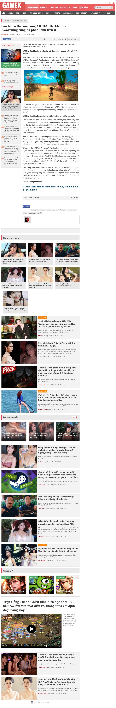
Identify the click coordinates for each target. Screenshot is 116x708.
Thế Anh (41, 537)
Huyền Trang (42, 409)
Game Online (51, 385)
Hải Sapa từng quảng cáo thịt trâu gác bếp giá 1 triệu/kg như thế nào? (67, 260)
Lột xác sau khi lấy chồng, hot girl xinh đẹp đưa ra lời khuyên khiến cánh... (13, 261)
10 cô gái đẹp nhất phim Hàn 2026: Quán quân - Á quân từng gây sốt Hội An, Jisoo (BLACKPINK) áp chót (56, 324)
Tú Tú (40, 357)
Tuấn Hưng (42, 385)
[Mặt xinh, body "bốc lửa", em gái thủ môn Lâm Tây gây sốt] (40, 250)
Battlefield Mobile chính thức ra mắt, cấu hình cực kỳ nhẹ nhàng (10, 65)
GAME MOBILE (33, 7)
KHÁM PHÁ (54, 7)
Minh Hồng (42, 560)
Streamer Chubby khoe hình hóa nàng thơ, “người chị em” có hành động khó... (40, 285)
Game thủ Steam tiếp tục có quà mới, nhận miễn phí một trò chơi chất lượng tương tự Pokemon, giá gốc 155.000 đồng (58, 474)
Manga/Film (48, 335)
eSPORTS (43, 7)
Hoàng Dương (42, 694)
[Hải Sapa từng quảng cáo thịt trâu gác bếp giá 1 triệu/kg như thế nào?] (67, 250)
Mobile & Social (20, 20)
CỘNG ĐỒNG (83, 7)
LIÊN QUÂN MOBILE (36, 13)
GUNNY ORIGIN (13, 13)
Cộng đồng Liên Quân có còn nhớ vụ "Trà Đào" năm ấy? (66, 284)
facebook (105, 3)
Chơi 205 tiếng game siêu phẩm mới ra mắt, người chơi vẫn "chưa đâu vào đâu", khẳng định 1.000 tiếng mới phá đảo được (11, 118)
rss (114, 3)
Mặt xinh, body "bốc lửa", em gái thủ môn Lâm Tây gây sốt (40, 260)
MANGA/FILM (65, 7)
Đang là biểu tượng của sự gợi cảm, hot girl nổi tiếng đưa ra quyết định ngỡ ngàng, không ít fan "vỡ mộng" (57, 450)
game (25, 213)
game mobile (71, 210)
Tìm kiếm (111, 7)
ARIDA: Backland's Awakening (41, 210)
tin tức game (61, 210)
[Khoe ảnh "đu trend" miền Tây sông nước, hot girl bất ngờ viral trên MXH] (13, 275)
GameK (6, 20)
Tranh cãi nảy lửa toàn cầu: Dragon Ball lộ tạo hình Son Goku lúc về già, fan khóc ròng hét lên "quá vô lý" (11, 161)
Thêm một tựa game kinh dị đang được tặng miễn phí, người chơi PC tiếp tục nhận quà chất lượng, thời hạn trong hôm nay (57, 371)
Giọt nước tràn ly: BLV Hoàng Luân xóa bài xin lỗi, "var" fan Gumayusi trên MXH (10, 139)
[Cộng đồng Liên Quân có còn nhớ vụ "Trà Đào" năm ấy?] (67, 275)
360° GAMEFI (108, 13)
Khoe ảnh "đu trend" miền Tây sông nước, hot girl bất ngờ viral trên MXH (12, 285)
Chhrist (40, 335)
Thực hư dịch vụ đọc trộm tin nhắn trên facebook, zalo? (11, 73)
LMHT (24, 13)
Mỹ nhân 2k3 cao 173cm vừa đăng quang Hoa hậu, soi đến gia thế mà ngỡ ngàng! (58, 549)
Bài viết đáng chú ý (35, 213)
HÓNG (74, 7)
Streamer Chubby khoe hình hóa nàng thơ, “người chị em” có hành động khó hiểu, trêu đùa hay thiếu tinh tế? (56, 682)
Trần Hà (41, 508)
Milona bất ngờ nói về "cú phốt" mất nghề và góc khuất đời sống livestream (15, 310)
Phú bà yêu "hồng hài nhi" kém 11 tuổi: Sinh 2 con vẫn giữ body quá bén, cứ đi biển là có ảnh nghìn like (57, 397)
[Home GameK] (3, 13)
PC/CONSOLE (95, 13)
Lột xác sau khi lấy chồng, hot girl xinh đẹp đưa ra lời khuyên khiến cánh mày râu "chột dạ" (10, 107)
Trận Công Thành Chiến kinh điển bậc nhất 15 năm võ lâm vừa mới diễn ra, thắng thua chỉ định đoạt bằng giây (39, 606)
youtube (109, 3)
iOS (54, 210)
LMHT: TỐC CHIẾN (53, 13)
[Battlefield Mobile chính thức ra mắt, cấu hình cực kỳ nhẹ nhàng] (11, 55)
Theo (51, 198)
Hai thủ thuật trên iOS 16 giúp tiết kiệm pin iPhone (11, 81)
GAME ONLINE (81, 13)
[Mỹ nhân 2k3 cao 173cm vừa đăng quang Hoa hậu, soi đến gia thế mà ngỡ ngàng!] (19, 555)
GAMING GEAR (68, 13)
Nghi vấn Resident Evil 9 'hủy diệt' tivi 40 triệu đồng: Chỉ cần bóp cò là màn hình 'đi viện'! (11, 129)
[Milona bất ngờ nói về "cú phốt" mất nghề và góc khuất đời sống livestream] (15, 299)
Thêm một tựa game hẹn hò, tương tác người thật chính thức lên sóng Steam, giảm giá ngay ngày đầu (56, 657)
